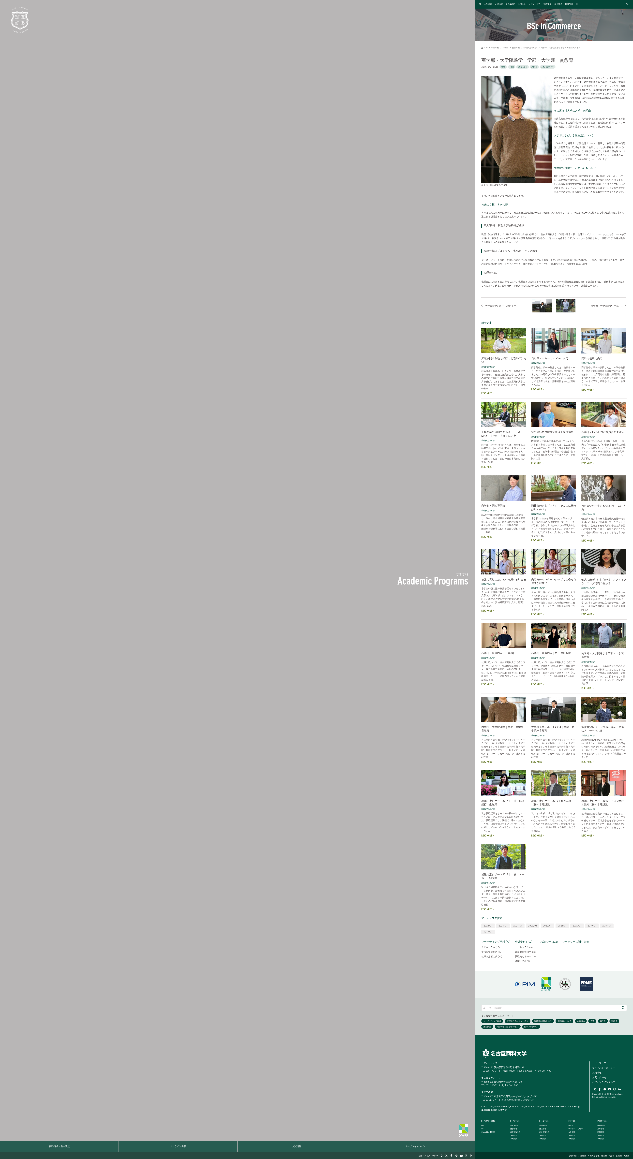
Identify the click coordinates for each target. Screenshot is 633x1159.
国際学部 (602, 1120)
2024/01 (517, 925)
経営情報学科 (515, 1132)
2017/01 (488, 932)
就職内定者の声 (530, 47)
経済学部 (544, 1120)
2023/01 (532, 925)
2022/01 (547, 925)
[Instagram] (466, 1155)
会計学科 (516, 47)
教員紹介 (513, 1139)
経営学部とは (515, 1125)
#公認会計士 (522, 67)
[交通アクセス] (441, 1155)
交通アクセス (424, 1156)
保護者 (611, 1156)
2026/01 (488, 925)
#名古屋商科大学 (547, 67)
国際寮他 (569, 4)
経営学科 (513, 1129)
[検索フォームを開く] (627, 4)
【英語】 (488, 1132)
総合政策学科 (544, 1132)
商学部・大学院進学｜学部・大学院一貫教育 (560, 47)
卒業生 (626, 1156)
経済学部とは (544, 1125)
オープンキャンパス (415, 1146)
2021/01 (562, 925)
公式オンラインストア (603, 1082)
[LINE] (456, 1155)
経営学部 (515, 1120)
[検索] (623, 1008)
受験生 (583, 1156)
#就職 (503, 67)
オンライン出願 (178, 1146)
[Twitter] (446, 1155)
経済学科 (542, 1129)
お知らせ (513, 1135)
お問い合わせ (599, 1077)
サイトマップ (599, 1063)
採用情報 (597, 1072)
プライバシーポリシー (603, 1068)
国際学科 (600, 1132)
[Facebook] (451, 1155)
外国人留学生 (594, 1156)
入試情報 (296, 1146)
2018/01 (606, 925)
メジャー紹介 (535, 4)
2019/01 (592, 925)
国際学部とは (602, 1125)
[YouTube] (461, 1155)
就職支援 (547, 4)
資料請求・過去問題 (59, 1146)
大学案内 (488, 4)
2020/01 (577, 925)
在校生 (619, 1156)
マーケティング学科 (575, 1129)
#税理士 (534, 67)
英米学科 (600, 1129)
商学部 (505, 47)
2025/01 (502, 925)
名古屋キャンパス (490, 1077)
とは (484, 1125)
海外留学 (558, 4)
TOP (485, 47)
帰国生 (604, 1156)
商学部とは (572, 1125)
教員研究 (510, 4)
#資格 (512, 67)
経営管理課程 (488, 1120)
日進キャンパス (489, 1063)
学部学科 (522, 4)
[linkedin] (471, 1155)
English (435, 1156)
